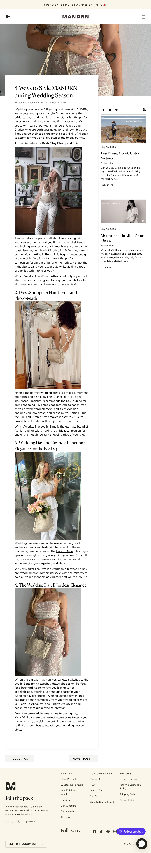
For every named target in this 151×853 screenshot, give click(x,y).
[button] (141, 843)
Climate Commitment (102, 802)
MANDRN (132, 843)
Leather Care (97, 790)
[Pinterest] (108, 831)
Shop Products (69, 779)
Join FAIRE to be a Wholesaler (70, 792)
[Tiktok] (101, 831)
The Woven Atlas (46, 276)
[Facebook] (94, 831)
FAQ (92, 785)
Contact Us (96, 779)
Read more (107, 185)
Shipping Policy (128, 794)
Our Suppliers (68, 805)
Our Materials (68, 811)
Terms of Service (128, 779)
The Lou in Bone (45, 427)
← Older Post (19, 758)
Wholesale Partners (72, 785)
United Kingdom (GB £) (24, 843)
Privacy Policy (127, 800)
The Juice (66, 817)
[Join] (48, 821)
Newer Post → (83, 758)
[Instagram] (115, 831)
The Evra (40, 569)
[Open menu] (10, 16)
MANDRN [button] (67, 773)
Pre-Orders (96, 796)
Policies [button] (125, 773)
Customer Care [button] (101, 773)
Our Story (66, 800)
